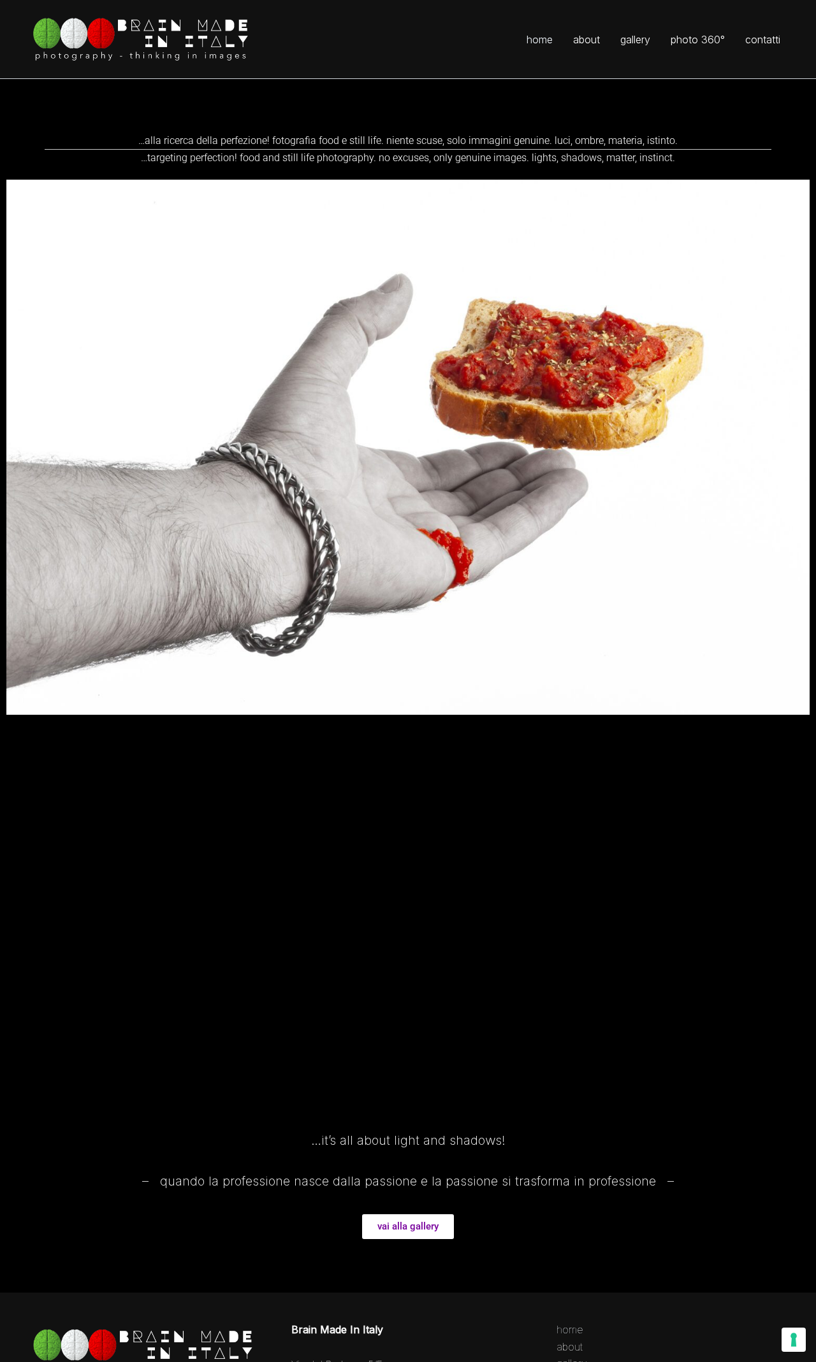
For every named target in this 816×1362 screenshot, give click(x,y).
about (586, 39)
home (540, 39)
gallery (635, 39)
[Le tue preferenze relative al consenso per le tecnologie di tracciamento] (794, 1340)
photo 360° (698, 39)
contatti (762, 39)
